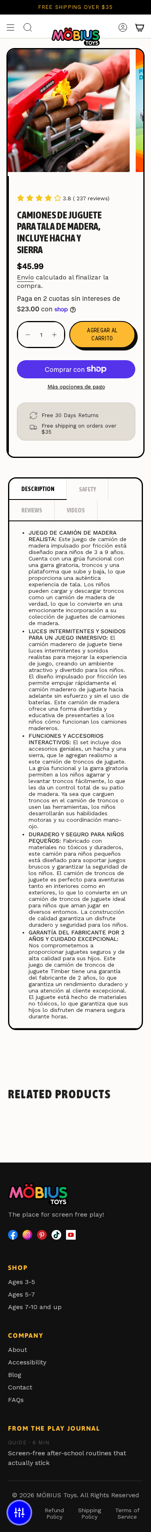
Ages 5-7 (21, 1294)
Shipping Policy (89, 1513)
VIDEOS (76, 510)
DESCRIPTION (37, 488)
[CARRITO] (139, 27)
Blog (14, 1375)
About (17, 1350)
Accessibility (27, 1362)
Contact (20, 1387)
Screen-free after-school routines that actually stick (67, 1453)
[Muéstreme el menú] (10, 27)
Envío (25, 277)
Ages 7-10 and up (35, 1307)
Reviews (31, 510)
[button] (19, 1513)
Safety (87, 489)
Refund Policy (54, 1513)
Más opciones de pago (76, 387)
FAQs (16, 1400)
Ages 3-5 (21, 1282)
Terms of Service (127, 1513)
